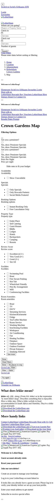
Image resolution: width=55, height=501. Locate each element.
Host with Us (42, 422)
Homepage (6, 90)
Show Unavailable (17, 178)
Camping (13, 239)
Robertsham (11, 69)
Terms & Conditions (14, 436)
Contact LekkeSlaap (9, 422)
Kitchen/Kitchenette (17, 314)
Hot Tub (13, 281)
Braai (11, 276)
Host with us (6, 92)
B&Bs (12, 229)
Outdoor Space (15, 344)
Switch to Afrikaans (19, 90)
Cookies (34, 443)
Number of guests (8, 46)
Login (39, 90)
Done (4, 359)
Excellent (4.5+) (16, 254)
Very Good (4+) (16, 256)
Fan (11, 336)
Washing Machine (17, 325)
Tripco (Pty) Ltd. (11, 438)
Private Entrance (16, 349)
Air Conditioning (16, 333)
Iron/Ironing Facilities (18, 328)
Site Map (4, 436)
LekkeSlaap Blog (39, 94)
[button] (27, 57)
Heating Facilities (16, 338)
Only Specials (15, 190)
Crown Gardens (13, 72)
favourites (32, 90)
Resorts (12, 242)
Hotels (12, 234)
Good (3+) (14, 259)
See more (11, 354)
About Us (11, 97)
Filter (13, 368)
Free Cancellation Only (19, 209)
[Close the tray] (2, 499)
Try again (5, 378)
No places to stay (15, 365)
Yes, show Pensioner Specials (13, 145)
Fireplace (13, 341)
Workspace (14, 330)
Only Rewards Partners (19, 192)
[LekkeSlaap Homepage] (7, 17)
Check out (5, 38)
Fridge (12, 317)
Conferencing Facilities (19, 292)
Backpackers (14, 237)
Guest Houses (15, 226)
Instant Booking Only (18, 207)
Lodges (12, 232)
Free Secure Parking (18, 279)
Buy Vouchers (26, 94)
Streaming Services (17, 312)
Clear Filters (6, 362)
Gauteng (10, 64)
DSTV (12, 309)
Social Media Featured (19, 195)
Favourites (5, 14)
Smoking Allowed (17, 352)
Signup (4, 97)
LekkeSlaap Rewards (10, 94)
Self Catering (15, 224)
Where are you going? (10, 25)
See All (12, 262)
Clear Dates (6, 53)
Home (9, 62)
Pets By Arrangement (18, 287)
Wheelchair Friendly (18, 284)
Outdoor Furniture (17, 346)
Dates (11, 370)
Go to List (5, 367)
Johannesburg (12, 67)
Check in (5, 30)
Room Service (15, 322)
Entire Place (14, 221)
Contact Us (21, 97)
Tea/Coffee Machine (18, 320)
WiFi (11, 289)
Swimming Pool (16, 273)
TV (11, 306)
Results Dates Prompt (10, 119)
